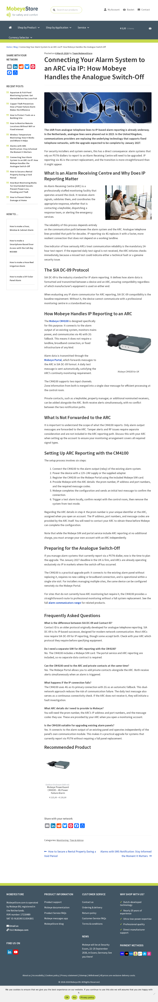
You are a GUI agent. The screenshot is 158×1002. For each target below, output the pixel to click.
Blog (16, 47)
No (74, 997)
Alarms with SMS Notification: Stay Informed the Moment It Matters (126, 854)
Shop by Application (57, 27)
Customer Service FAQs (94, 918)
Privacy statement (69, 975)
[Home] (10, 28)
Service (82, 27)
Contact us (88, 902)
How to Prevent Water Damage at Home (20, 199)
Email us (13, 925)
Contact (145, 9)
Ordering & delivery (92, 907)
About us (27, 975)
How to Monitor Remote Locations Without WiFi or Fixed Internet (22, 126)
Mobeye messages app (56, 918)
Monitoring (63, 840)
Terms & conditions (92, 923)
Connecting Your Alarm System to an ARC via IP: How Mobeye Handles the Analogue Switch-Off (24, 162)
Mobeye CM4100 (59, 321)
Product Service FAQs (55, 912)
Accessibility (38, 975)
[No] (154, 993)
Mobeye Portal (53, 360)
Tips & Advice (76, 840)
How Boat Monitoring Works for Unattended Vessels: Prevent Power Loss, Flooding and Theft (23, 187)
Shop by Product (27, 27)
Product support (53, 902)
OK (67, 997)
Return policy (89, 912)
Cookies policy (52, 975)
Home (9, 47)
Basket (130, 9)
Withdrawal (93, 975)
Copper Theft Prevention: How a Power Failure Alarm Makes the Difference (22, 106)
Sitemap (83, 975)
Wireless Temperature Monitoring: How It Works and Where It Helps (22, 137)
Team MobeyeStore (82, 53)
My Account (113, 9)
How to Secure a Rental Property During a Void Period (70, 854)
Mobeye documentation (56, 907)
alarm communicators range (64, 602)
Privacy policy (87, 997)
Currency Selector (19, 37)
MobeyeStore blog (54, 923)
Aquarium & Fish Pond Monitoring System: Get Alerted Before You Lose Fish (23, 95)
